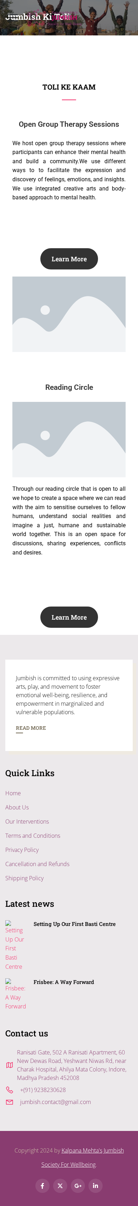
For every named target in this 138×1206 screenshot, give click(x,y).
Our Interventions (27, 821)
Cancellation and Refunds (37, 864)
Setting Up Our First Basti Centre (75, 923)
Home (13, 793)
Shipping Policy (24, 878)
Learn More (69, 259)
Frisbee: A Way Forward (64, 981)
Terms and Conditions (32, 836)
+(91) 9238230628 (43, 1090)
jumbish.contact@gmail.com (55, 1102)
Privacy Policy (22, 850)
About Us (17, 807)
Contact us (26, 1033)
